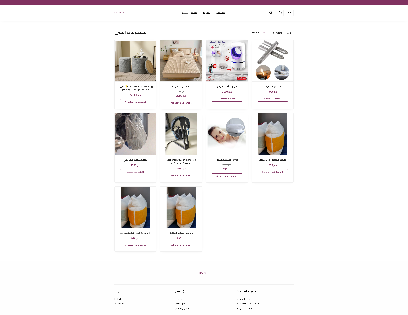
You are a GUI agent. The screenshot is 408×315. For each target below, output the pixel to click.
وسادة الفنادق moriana (181, 233)
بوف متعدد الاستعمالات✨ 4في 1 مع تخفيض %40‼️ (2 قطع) (135, 88)
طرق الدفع (180, 303)
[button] (270, 13)
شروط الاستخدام (244, 299)
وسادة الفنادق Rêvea (227, 159)
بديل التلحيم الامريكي (135, 159)
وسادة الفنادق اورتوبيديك (272, 159)
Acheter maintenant (135, 102)
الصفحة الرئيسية (190, 13)
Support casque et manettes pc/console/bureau (181, 161)
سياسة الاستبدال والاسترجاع (249, 303)
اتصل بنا (207, 13)
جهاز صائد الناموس (227, 86)
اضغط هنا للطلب (227, 99)
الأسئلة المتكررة (121, 303)
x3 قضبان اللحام (272, 86)
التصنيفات (221, 13)
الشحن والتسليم (182, 308)
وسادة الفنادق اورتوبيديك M (135, 233)
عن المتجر (179, 299)
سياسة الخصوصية (244, 308)
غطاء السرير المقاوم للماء (181, 86)
